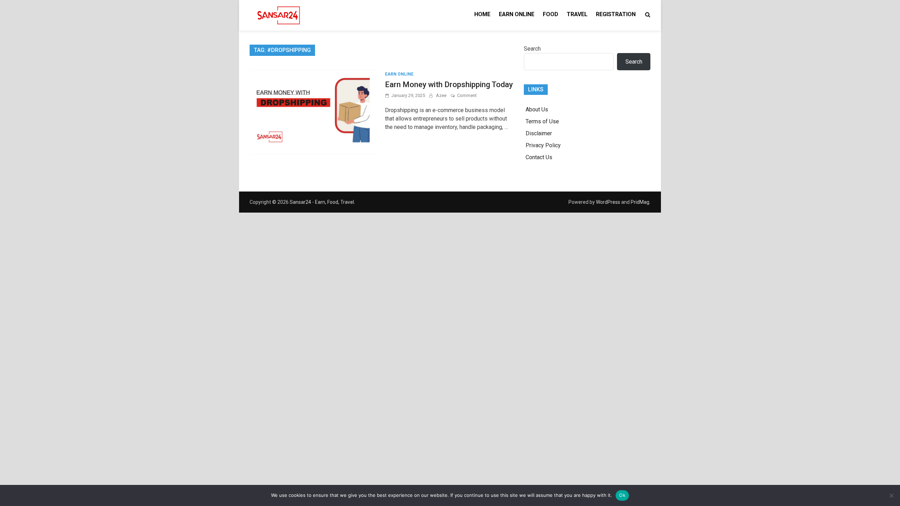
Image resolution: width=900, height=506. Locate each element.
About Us (537, 109)
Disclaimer (539, 133)
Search (532, 48)
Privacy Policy (543, 145)
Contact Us (539, 157)
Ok (622, 495)
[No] (891, 495)
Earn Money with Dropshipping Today (449, 84)
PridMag (640, 202)
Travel (577, 14)
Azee (441, 95)
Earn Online (516, 14)
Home (482, 14)
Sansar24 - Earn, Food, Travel (322, 202)
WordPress (608, 202)
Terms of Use (542, 121)
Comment (467, 95)
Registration (616, 14)
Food (550, 14)
